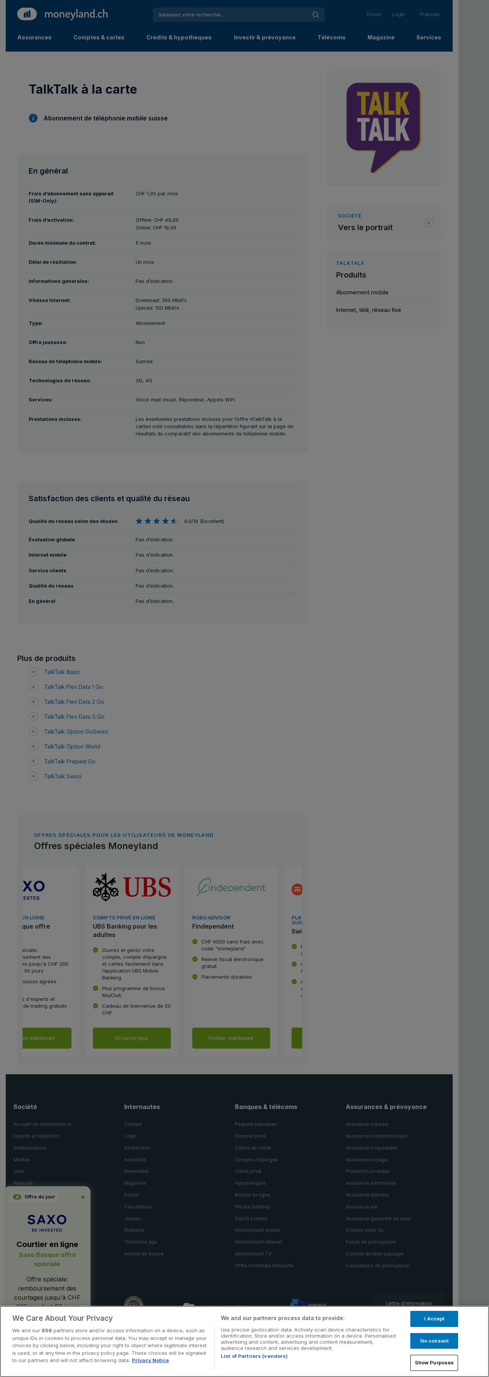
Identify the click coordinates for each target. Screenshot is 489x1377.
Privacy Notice (150, 1360)
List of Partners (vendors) (254, 1356)
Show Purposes (434, 1362)
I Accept (434, 1318)
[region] (244, 1341)
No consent (434, 1341)
